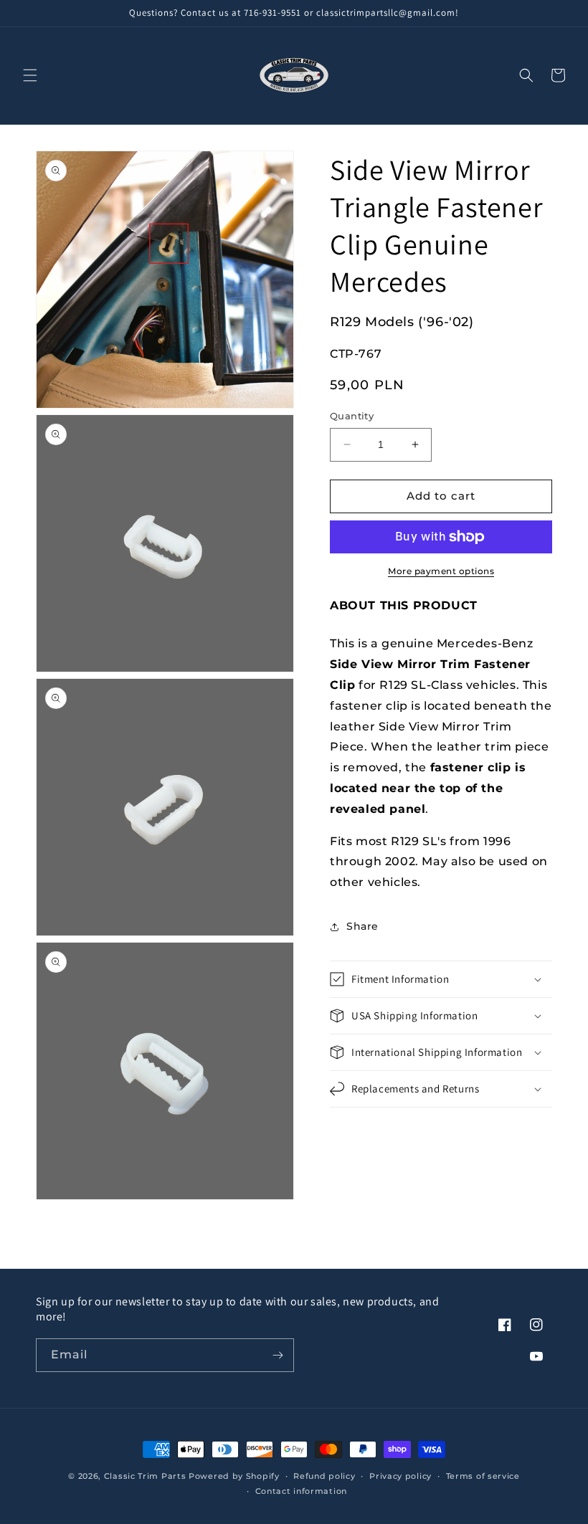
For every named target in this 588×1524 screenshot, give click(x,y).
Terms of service (483, 1476)
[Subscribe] (277, 1355)
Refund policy (324, 1476)
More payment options (441, 571)
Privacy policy (400, 1476)
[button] (30, 75)
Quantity (352, 416)
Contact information (301, 1491)
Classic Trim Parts (145, 1476)
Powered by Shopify (234, 1476)
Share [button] (362, 926)
